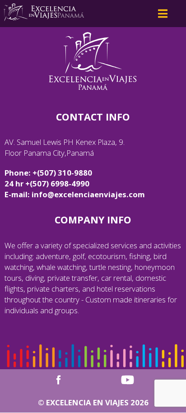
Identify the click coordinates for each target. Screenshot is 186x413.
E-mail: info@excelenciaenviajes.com (75, 194)
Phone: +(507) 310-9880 (48, 172)
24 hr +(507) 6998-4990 (47, 183)
